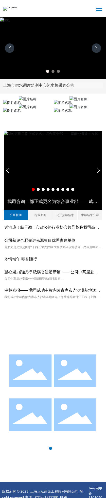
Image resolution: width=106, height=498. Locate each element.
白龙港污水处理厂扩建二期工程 (75, 393)
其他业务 (78, 115)
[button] (47, 71)
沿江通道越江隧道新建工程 (30, 436)
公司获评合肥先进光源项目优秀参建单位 (39, 240)
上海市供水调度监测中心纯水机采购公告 (38, 85)
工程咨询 (27, 115)
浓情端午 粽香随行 (20, 259)
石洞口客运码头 (30, 391)
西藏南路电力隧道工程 (75, 436)
